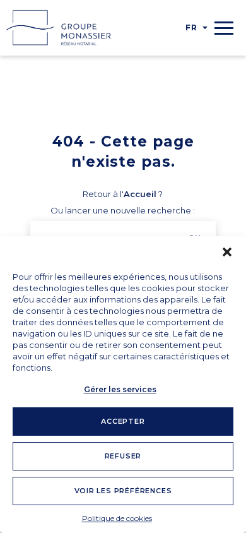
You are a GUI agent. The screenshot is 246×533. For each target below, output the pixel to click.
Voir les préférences (123, 490)
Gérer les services (120, 389)
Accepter (122, 421)
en (193, 53)
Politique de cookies (117, 518)
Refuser (123, 456)
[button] (227, 252)
